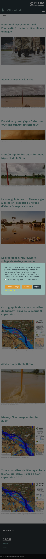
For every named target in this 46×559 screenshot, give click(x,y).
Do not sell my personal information (22, 280)
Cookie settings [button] (13, 287)
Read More (10, 290)
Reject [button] (36, 287)
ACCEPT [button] (27, 287)
